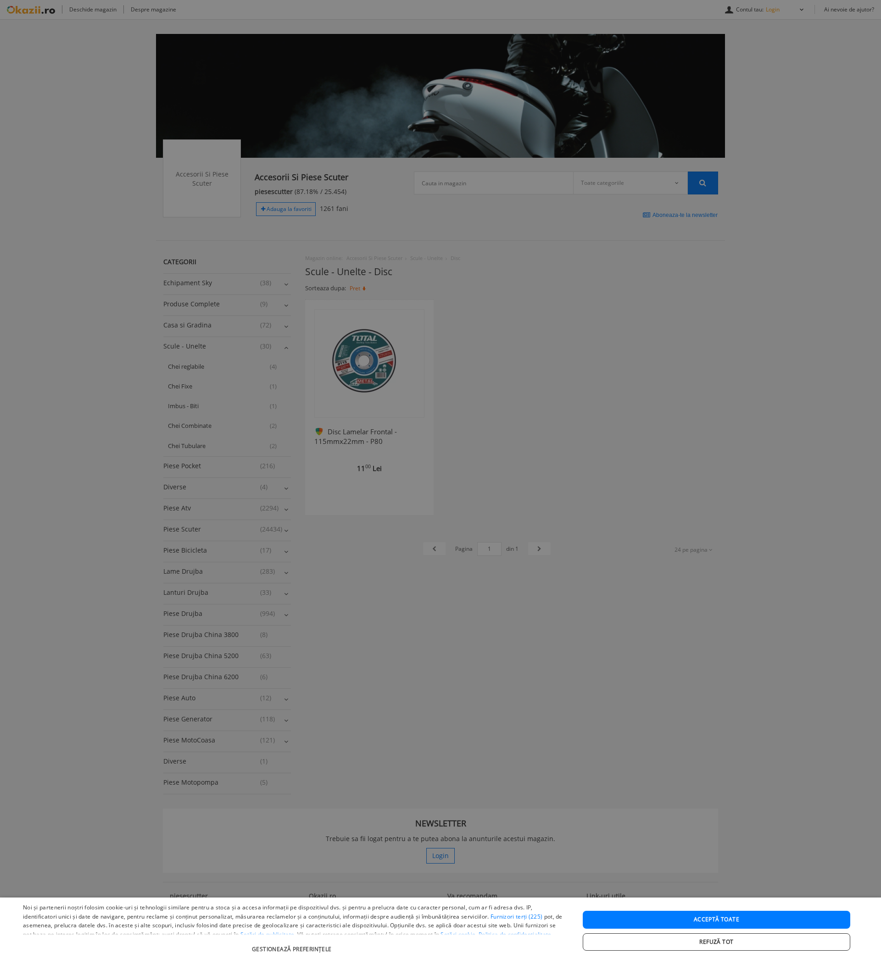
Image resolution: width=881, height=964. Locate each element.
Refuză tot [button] (716, 942)
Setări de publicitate (267, 934)
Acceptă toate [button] (716, 919)
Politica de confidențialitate (515, 934)
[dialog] (440, 931)
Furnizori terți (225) (516, 916)
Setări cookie (457, 934)
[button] (293, 944)
